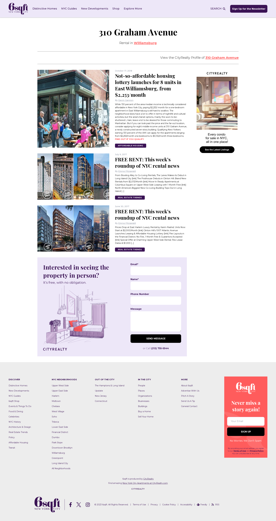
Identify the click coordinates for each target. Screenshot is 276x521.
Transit (12, 447)
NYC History (15, 422)
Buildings (142, 406)
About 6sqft (187, 385)
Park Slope (57, 442)
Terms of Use (239, 451)
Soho (54, 416)
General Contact (189, 406)
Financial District (60, 432)
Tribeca (55, 422)
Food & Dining (16, 411)
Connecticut (101, 401)
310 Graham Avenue (222, 58)
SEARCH (216, 8)
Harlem (55, 396)
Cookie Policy (169, 504)
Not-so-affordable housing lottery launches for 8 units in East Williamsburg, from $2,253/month (148, 85)
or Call (156, 348)
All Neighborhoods (61, 468)
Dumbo (56, 437)
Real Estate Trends (130, 197)
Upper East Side (60, 390)
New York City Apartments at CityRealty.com (145, 483)
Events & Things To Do (20, 406)
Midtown (56, 401)
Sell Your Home (146, 416)
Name (135, 279)
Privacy (154, 504)
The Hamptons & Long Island (109, 385)
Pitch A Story (187, 396)
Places (141, 390)
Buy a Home (144, 411)
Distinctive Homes (44, 8)
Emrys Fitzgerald (127, 171)
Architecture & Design (20, 427)
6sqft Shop (14, 401)
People (141, 385)
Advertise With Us (190, 390)
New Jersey (101, 396)
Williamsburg (145, 43)
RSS (217, 504)
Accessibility (186, 504)
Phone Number (140, 294)
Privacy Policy (256, 451)
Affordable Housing (130, 145)
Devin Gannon (125, 100)
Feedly (203, 504)
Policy (12, 437)
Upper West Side (60, 385)
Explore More (133, 8)
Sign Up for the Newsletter (248, 8)
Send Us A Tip (188, 401)
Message (136, 309)
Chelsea (56, 406)
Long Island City (60, 463)
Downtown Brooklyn (62, 447)
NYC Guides (69, 8)
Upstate (99, 390)
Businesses (143, 401)
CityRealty (148, 479)
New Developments (94, 8)
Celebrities (14, 416)
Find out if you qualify (129, 139)
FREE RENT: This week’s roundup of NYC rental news (147, 162)
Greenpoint (57, 458)
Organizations (145, 396)
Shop (115, 8)
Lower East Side (60, 427)
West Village (58, 411)
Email (134, 264)
